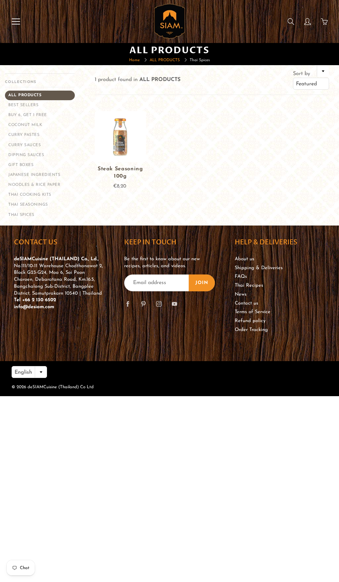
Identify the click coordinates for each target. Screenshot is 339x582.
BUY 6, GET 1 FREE (27, 115)
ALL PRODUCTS (165, 60)
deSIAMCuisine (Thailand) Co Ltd (60, 387)
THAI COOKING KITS (29, 195)
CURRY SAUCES (24, 145)
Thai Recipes (249, 285)
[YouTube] (174, 304)
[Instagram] (159, 304)
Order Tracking (251, 329)
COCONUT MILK (25, 125)
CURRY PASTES (23, 135)
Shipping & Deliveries (259, 268)
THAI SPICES (21, 215)
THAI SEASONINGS (28, 205)
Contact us (246, 303)
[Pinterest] (143, 304)
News (241, 294)
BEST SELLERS (23, 105)
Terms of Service (252, 312)
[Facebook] (127, 304)
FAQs (241, 276)
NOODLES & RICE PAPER (34, 185)
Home (134, 60)
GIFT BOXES (20, 165)
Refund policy (250, 320)
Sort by (301, 73)
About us (244, 259)
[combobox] (311, 84)
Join (201, 282)
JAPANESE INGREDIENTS (34, 175)
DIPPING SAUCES (26, 155)
